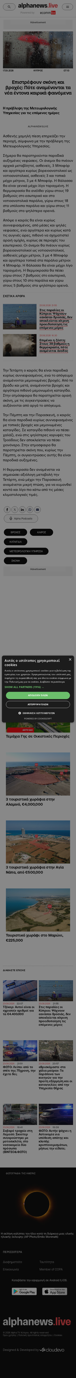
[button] (38, 687)
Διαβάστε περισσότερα (52, 681)
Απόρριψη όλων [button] (38, 704)
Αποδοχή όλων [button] (38, 695)
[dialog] (38, 688)
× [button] (70, 659)
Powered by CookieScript (38, 718)
